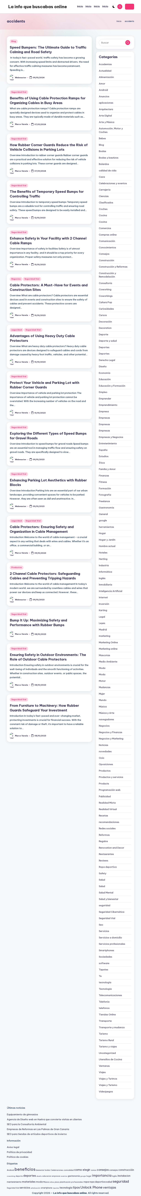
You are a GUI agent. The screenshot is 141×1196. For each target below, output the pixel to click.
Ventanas (104, 1065)
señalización (35, 1188)
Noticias (103, 745)
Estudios (104, 456)
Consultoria (105, 283)
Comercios (105, 228)
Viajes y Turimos (108, 1078)
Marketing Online (108, 642)
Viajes (102, 1072)
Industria (104, 565)
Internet (103, 597)
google (103, 520)
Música (103, 706)
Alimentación (106, 77)
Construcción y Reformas (113, 266)
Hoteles (103, 552)
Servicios (104, 931)
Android (103, 89)
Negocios (16, 279)
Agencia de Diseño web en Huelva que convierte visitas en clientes (44, 1119)
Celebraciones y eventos (113, 183)
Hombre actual (107, 546)
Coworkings (106, 295)
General (103, 514)
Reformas (104, 834)
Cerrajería (104, 189)
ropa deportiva (98, 1181)
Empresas (104, 417)
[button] (129, 7)
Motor (102, 680)
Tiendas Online (107, 1014)
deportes (29, 1176)
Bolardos (104, 164)
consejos (103, 1170)
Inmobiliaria (105, 584)
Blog (13, 41)
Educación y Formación (112, 385)
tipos (76, 1187)
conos (93, 1170)
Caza (102, 176)
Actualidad (105, 70)
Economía (104, 372)
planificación (65, 1182)
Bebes (102, 138)
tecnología (105, 982)
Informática (105, 571)
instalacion (124, 1175)
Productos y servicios (111, 777)
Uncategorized (107, 1053)
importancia (102, 1176)
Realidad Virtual (108, 809)
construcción (126, 1169)
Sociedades (105, 956)
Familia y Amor (107, 469)
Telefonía (104, 1001)
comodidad (69, 1170)
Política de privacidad (19, 1152)
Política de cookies (17, 1156)
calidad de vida (107, 170)
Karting (103, 610)
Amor (102, 83)
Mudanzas (104, 687)
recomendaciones (109, 822)
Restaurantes (106, 854)
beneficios (25, 1169)
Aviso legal (13, 1147)
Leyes (102, 623)
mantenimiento (14, 1182)
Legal (102, 616)
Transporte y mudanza (112, 1027)
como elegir (82, 1169)
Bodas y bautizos (108, 157)
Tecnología (105, 988)
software (104, 963)
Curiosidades (106, 308)
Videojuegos (106, 1091)
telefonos (104, 1008)
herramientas (106, 526)
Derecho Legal (107, 360)
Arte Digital (105, 115)
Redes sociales (107, 828)
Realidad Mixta (107, 802)
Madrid (103, 629)
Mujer (102, 693)
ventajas (109, 1187)
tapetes (56, 1188)
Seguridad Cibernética (111, 911)
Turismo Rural (106, 1040)
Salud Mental (106, 892)
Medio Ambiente (108, 661)
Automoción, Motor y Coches (111, 130)
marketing (104, 635)
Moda (102, 668)
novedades (105, 751)
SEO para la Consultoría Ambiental (26, 1124)
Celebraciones (57, 1170)
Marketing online (108, 648)
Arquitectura (106, 109)
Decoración (105, 321)
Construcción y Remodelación (107, 275)
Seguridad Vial (18, 92)
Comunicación (107, 241)
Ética (102, 462)
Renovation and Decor (111, 847)
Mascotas (104, 655)
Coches (103, 209)
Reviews (103, 860)
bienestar (40, 1170)
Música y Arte (106, 712)
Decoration (105, 327)
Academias (105, 64)
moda (39, 1181)
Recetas (103, 815)
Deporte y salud (108, 340)
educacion (46, 1176)
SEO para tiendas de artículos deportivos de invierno (37, 1134)
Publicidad (105, 796)
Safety (102, 873)
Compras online (108, 234)
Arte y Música (106, 122)
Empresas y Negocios (111, 437)
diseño (39, 1176)
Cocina (103, 215)
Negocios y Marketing (111, 738)
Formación (105, 488)
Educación (105, 379)
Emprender (105, 398)
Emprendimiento (108, 404)
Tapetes (103, 969)
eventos (64, 1176)
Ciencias (104, 196)
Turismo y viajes (108, 1046)
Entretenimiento (108, 443)
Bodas (102, 151)
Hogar (102, 533)
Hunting (103, 558)
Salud (102, 879)
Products (104, 783)
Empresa (104, 411)
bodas (47, 1170)
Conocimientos (107, 247)
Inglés (102, 578)
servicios (25, 1187)
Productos (16, 567)
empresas (56, 1176)
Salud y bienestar (108, 899)
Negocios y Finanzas (110, 732)
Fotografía (105, 494)
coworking (11, 1176)
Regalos (103, 841)
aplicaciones (106, 102)
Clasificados (106, 202)
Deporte (103, 334)
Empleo (103, 392)
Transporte (105, 1020)
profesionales (77, 1182)
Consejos (104, 253)
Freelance (104, 501)
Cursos (103, 315)
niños (52, 1182)
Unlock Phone (91, 1187)
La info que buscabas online (37, 6)
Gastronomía (106, 507)
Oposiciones (106, 764)
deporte (19, 1176)
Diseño (103, 366)
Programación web (109, 789)
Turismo (103, 1033)
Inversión (104, 603)
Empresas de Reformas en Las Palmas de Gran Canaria (38, 1129)
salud (109, 1181)
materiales (29, 1181)
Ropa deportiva (108, 866)
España (103, 449)
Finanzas (104, 475)
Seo (101, 924)
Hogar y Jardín (107, 539)
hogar (88, 1176)
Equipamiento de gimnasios (22, 1114)
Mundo (102, 700)
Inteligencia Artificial (110, 591)
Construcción (106, 260)
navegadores (106, 719)
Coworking (105, 289)
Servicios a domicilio (110, 937)
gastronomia (74, 1176)
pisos (57, 1182)
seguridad (16, 330)
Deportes (104, 347)
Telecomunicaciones (110, 995)
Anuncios (104, 96)
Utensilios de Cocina (110, 1059)
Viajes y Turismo (108, 1085)
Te (100, 976)
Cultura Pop (105, 302)
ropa (86, 1181)
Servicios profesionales (112, 943)
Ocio (101, 757)
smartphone (46, 1188)
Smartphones (106, 950)
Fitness (103, 481)
